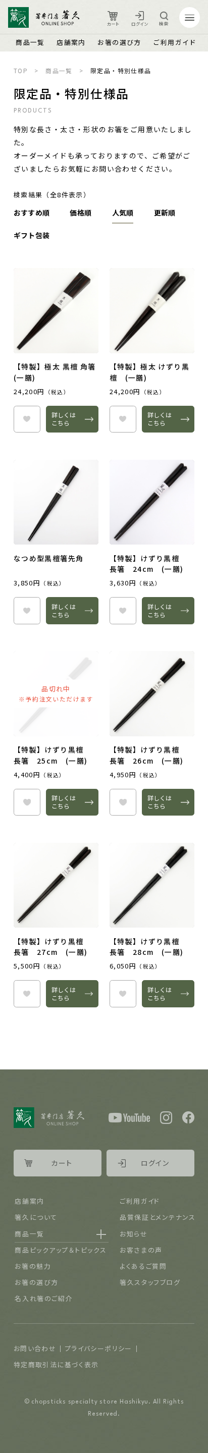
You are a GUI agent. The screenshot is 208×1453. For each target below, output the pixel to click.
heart (27, 419)
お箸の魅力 (33, 1266)
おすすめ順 (31, 212)
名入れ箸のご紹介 (43, 1298)
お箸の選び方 (119, 42)
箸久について (36, 1217)
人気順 (123, 212)
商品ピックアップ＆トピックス (61, 1250)
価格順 (80, 212)
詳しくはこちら (63, 418)
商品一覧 (30, 42)
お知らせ (133, 1234)
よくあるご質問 (143, 1266)
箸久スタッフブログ (150, 1282)
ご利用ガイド (174, 42)
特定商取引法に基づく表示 (56, 1364)
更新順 (165, 212)
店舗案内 (71, 42)
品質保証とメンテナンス (157, 1217)
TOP (21, 70)
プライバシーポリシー (98, 1348)
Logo (43, 17)
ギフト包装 (31, 235)
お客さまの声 (141, 1250)
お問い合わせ (35, 1348)
